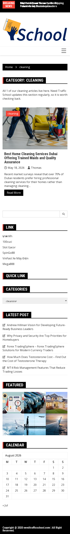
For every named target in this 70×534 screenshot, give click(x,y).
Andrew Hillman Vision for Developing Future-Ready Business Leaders (42, 5)
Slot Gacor (9, 247)
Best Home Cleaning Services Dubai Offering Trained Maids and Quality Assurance (30, 158)
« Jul (5, 505)
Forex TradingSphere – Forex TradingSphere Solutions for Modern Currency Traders (33, 348)
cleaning (13, 113)
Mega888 (8, 264)
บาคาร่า (7, 236)
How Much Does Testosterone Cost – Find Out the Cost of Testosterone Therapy (34, 359)
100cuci (7, 242)
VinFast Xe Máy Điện (15, 258)
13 (35, 479)
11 (16, 479)
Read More (14, 193)
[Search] (63, 214)
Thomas (36, 168)
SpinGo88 (9, 253)
